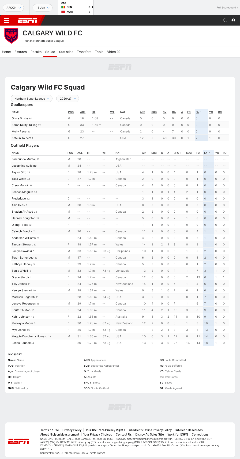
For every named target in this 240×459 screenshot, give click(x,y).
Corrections (200, 434)
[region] (120, 125)
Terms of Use (49, 430)
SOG (189, 152)
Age (83, 112)
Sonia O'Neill (20, 270)
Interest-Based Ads (189, 430)
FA (197, 112)
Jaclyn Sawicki (22, 251)
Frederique (19, 198)
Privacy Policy (72, 430)
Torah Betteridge (23, 257)
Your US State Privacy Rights (105, 430)
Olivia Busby (20, 118)
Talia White (19, 179)
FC (189, 112)
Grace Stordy (20, 277)
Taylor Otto (19, 172)
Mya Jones (19, 329)
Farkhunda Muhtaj (24, 159)
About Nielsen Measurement (59, 434)
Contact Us (124, 434)
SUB (154, 112)
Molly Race (19, 131)
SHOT (177, 152)
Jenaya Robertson (24, 303)
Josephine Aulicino (24, 165)
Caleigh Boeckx (22, 231)
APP (142, 112)
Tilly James (19, 284)
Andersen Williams (24, 238)
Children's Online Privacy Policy (150, 430)
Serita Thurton (21, 310)
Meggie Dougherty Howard (29, 336)
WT (112, 112)
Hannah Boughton (23, 218)
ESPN (27, 20)
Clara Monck (20, 185)
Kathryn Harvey (22, 264)
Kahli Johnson (21, 316)
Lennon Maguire (22, 192)
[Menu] (6, 20)
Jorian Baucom (21, 343)
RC (220, 112)
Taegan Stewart (22, 244)
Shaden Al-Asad (22, 211)
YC (211, 112)
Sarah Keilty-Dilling (24, 125)
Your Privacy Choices (97, 434)
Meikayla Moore (22, 323)
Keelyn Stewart (22, 290)
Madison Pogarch (23, 297)
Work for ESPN (178, 434)
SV (164, 112)
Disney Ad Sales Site (149, 434)
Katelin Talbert (21, 138)
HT (93, 112)
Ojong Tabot (20, 224)
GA (174, 112)
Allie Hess (18, 205)
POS (71, 112)
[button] (225, 20)
